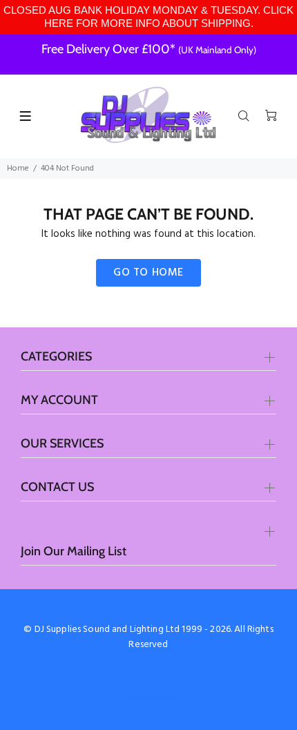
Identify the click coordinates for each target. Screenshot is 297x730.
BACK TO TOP (148, 699)
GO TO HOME (148, 273)
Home (18, 168)
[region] (148, 17)
